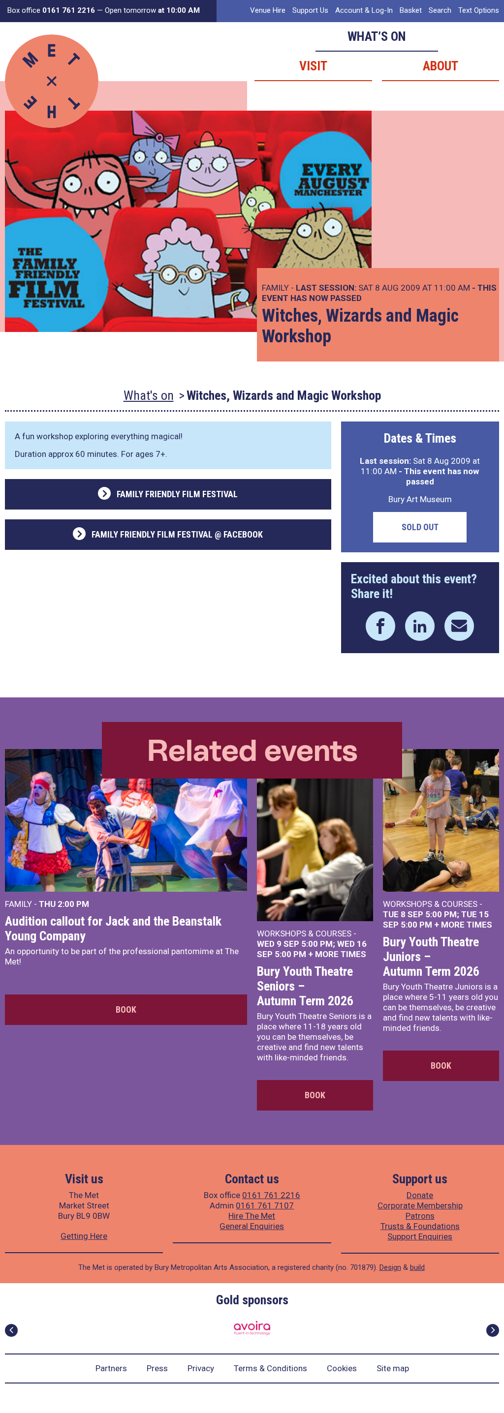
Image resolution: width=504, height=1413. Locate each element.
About (440, 66)
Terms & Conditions (270, 1368)
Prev (11, 1330)
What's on (149, 395)
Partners (111, 1368)
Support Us (310, 10)
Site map (393, 1368)
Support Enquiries (419, 1236)
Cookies (342, 1368)
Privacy (201, 1368)
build (417, 1267)
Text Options (478, 10)
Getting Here (84, 1236)
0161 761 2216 (271, 1195)
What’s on (376, 36)
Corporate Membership (420, 1205)
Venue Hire (267, 10)
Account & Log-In (364, 10)
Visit (313, 66)
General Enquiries (252, 1226)
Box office (51, 10)
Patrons (420, 1216)
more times (340, 954)
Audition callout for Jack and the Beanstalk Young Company (113, 928)
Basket (411, 10)
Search (440, 10)
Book (126, 1009)
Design (390, 1267)
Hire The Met (251, 1216)
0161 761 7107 (265, 1205)
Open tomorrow (152, 10)
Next (492, 1330)
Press (157, 1368)
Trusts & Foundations (420, 1226)
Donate (420, 1195)
